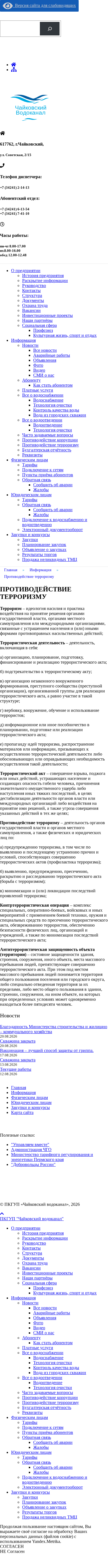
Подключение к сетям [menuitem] (42, 1427)
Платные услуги (37, 390)
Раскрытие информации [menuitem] (45, 1238)
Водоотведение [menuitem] (47, 1382)
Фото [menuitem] (38, 1322)
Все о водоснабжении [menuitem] (42, 1352)
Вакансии (31, 310)
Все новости (45, 350)
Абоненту (31, 380)
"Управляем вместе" (30, 1144)
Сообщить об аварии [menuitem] (53, 1442)
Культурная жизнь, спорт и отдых (65, 335)
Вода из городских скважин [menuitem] (59, 1372)
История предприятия (43, 275)
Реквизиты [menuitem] (32, 1412)
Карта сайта (22, 1112)
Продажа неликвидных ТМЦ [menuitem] (49, 1517)
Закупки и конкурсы (30, 534)
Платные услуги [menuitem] (37, 1347)
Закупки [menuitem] (30, 1497)
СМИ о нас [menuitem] (43, 1332)
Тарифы (29, 464)
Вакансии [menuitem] (31, 1268)
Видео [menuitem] (39, 1327)
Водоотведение (47, 425)
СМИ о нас (43, 375)
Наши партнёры (37, 320)
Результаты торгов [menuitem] (39, 1512)
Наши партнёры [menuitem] (37, 1278)
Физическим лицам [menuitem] (29, 1417)
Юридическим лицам (31, 494)
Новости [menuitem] (30, 1302)
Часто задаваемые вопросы (47, 435)
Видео (39, 370)
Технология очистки (52, 405)
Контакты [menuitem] (31, 1248)
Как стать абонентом (53, 385)
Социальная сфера (39, 325)
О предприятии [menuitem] (25, 1228)
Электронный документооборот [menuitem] (52, 1487)
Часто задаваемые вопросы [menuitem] (47, 1392)
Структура (32, 295)
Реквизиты (32, 455)
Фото (38, 365)
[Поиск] (50, 28)
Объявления (44, 360)
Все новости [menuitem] (45, 1307)
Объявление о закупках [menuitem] (44, 1507)
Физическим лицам (29, 459)
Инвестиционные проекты (47, 315)
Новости (30, 345)
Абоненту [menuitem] (31, 1337)
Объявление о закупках (44, 549)
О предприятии (25, 270)
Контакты (31, 290)
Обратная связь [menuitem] (36, 1437)
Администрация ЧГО (31, 1149)
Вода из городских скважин (59, 415)
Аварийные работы (51, 355)
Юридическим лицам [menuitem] (31, 1452)
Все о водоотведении (42, 420)
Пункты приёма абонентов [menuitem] (47, 1432)
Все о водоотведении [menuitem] (42, 1377)
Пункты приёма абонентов (47, 474)
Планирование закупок (44, 544)
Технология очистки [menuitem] (52, 1362)
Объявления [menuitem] (44, 1317)
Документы (33, 300)
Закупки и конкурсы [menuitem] (30, 1492)
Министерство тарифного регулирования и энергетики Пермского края (52, 1157)
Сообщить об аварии (53, 484)
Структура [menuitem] (32, 1253)
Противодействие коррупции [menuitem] (50, 1397)
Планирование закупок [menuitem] (44, 1502)
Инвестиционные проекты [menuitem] (47, 1273)
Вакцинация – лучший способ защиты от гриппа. (47, 1050)
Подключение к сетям (42, 469)
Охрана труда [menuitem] (35, 1263)
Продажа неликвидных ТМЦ (49, 559)
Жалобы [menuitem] (41, 1447)
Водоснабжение (48, 400)
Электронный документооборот (52, 529)
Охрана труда (35, 305)
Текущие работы (15, 1069)
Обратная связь (36, 479)
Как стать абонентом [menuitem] (53, 1342)
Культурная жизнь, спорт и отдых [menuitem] (65, 1293)
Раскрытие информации (45, 280)
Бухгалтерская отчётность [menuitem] (46, 1407)
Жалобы (41, 489)
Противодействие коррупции (50, 440)
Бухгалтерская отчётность (46, 450)
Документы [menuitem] (33, 1258)
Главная (18, 1087)
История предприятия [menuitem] (43, 1233)
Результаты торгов (39, 554)
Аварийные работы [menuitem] (51, 1312)
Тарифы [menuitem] (29, 1422)
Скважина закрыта (17, 1041)
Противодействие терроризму (50, 445)
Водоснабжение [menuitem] (48, 1357)
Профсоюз (43, 330)
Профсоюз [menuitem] (43, 1288)
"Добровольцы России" (33, 1164)
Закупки (30, 539)
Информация (23, 340)
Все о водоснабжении (42, 395)
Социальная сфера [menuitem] (39, 1283)
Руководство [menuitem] (34, 1243)
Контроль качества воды (56, 410)
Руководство (34, 285)
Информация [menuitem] (23, 1298)
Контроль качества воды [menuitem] (56, 1367)
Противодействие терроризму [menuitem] (50, 1402)
